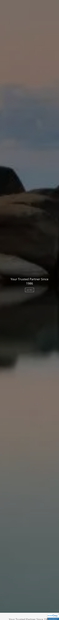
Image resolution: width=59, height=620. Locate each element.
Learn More (29, 290)
